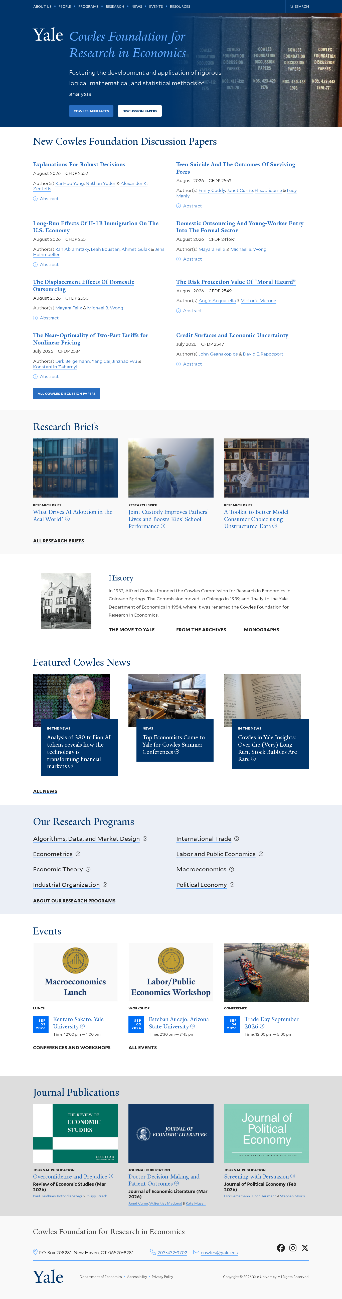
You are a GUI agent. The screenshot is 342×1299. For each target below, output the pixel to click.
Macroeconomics (201, 869)
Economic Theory (58, 869)
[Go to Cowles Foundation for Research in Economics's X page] (305, 1248)
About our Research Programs (74, 900)
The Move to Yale (132, 629)
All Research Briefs (58, 540)
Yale (48, 1277)
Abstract (49, 198)
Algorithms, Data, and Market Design (86, 838)
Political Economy (201, 884)
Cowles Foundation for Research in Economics (109, 1231)
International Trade (203, 838)
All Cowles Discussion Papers (67, 394)
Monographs (261, 629)
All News (45, 791)
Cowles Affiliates (91, 111)
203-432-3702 (172, 1252)
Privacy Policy (162, 1277)
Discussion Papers (139, 111)
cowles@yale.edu (219, 1252)
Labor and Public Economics (216, 854)
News (136, 7)
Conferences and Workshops (71, 1047)
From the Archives (201, 629)
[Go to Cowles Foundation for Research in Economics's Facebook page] (281, 1248)
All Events (142, 1047)
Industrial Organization (66, 884)
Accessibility (137, 1277)
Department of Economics (101, 1277)
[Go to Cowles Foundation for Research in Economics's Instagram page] (292, 1248)
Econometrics (53, 854)
